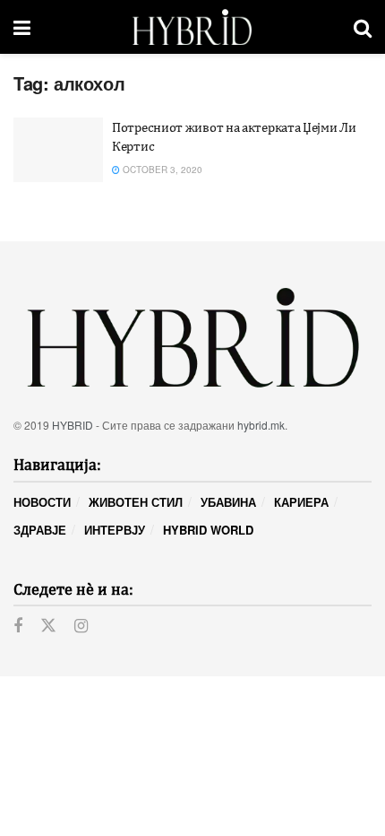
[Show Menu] (21, 27)
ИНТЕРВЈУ (114, 529)
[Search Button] (363, 27)
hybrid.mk (261, 424)
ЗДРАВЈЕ (39, 529)
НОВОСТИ (42, 501)
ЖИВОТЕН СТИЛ (136, 501)
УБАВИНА (228, 501)
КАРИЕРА (301, 501)
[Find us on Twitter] (48, 625)
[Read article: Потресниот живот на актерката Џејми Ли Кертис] (58, 150)
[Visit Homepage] (192, 27)
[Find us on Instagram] (81, 626)
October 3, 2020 (161, 169)
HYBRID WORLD (208, 529)
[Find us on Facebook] (17, 626)
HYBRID (72, 424)
